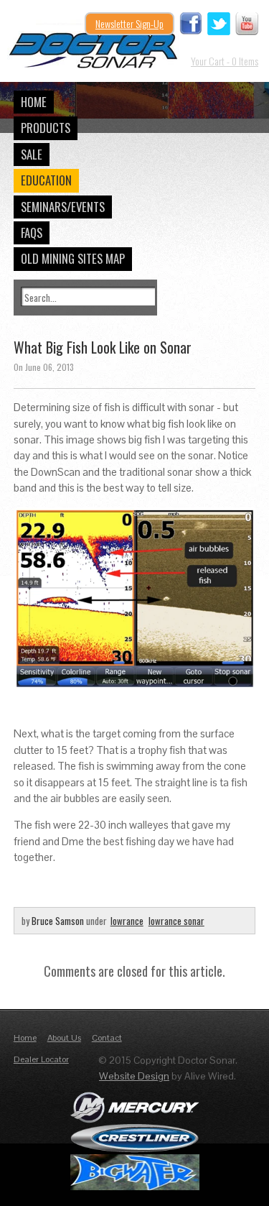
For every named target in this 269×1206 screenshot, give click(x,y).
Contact (107, 1038)
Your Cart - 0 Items (224, 60)
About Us (64, 1038)
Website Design (134, 1075)
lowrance (126, 920)
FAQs (31, 232)
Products (45, 128)
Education (46, 180)
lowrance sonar (176, 920)
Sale (31, 154)
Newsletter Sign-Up (129, 23)
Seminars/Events (63, 207)
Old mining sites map (73, 258)
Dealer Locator (41, 1059)
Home (34, 102)
